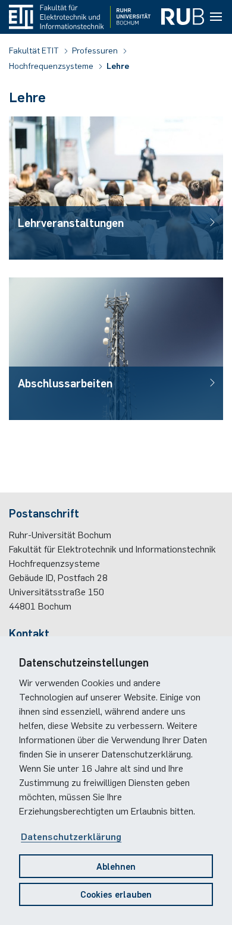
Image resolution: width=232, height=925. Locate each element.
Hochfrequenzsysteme (52, 65)
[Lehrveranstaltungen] (116, 187)
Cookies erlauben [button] (116, 893)
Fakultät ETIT (35, 50)
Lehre (117, 65)
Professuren (96, 50)
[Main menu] (216, 17)
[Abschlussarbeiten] (116, 348)
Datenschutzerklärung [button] (71, 836)
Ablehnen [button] (116, 866)
